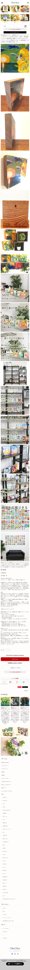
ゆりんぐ (4, 873)
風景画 (3, 772)
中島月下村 (5, 835)
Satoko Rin (5, 800)
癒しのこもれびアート (7, 784)
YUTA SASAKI (5, 892)
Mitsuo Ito (5, 851)
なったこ (4, 867)
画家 (3, 794)
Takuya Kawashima (6, 810)
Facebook (5, 931)
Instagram (5, 938)
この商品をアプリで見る (15, 667)
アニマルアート (5, 765)
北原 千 (4, 883)
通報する (26, 690)
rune (4, 819)
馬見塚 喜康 (5, 826)
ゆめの (4, 806)
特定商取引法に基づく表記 (8, 920)
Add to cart (15, 659)
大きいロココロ (5, 778)
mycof (4, 860)
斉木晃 (4, 848)
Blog (4, 911)
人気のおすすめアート (7, 781)
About (4, 908)
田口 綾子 (4, 870)
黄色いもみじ (5, 838)
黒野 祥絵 (4, 822)
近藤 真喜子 (5, 876)
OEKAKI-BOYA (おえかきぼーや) (9, 899)
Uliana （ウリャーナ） (7, 829)
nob (3, 803)
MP (3, 832)
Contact (4, 914)
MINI (4, 845)
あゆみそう (5, 889)
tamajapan (5, 879)
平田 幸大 (4, 797)
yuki (3, 895)
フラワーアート (5, 768)
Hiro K (4, 854)
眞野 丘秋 (4, 886)
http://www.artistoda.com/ (7, 606)
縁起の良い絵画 (5, 762)
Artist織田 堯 (5, 841)
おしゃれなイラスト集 (7, 791)
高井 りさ (5, 816)
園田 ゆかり (5, 857)
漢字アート (4, 787)
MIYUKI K (5, 864)
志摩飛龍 (4, 813)
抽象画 (3, 775)
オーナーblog (5, 928)
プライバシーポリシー (7, 917)
